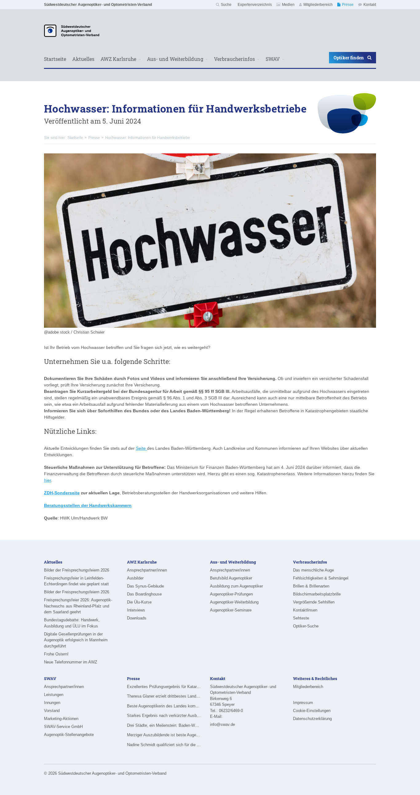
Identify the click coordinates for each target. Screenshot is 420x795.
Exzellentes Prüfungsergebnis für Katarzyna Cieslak (164, 686)
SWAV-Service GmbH (63, 726)
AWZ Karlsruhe (118, 59)
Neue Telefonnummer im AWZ (70, 662)
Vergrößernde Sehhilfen (314, 602)
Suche (226, 4)
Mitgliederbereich (318, 4)
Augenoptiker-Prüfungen (231, 594)
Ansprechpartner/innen (147, 570)
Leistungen (53, 694)
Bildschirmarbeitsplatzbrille (317, 594)
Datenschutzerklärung (312, 718)
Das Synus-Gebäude (145, 586)
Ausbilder (135, 578)
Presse (348, 4)
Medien (288, 4)
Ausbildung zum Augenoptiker (236, 586)
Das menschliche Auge (313, 570)
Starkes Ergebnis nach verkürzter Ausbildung (164, 715)
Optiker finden (349, 58)
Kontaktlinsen (305, 610)
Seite (141, 448)
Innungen (52, 702)
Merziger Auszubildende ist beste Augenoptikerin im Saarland (164, 735)
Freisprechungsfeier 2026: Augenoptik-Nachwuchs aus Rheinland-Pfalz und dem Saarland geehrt (78, 606)
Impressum (303, 702)
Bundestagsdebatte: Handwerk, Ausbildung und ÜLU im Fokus (72, 623)
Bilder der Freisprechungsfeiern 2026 (76, 570)
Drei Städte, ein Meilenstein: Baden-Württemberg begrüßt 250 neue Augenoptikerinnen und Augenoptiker (164, 725)
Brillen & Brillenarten (311, 586)
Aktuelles (83, 59)
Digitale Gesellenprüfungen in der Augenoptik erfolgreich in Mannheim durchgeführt (76, 640)
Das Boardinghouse (144, 594)
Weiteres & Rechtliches (315, 678)
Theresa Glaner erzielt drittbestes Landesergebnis (164, 696)
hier (47, 480)
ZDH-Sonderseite (62, 492)
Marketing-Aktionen (61, 718)
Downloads (136, 618)
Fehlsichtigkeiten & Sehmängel (320, 578)
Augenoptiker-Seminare (231, 610)
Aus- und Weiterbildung (175, 59)
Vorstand (52, 710)
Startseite (55, 59)
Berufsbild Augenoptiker (231, 578)
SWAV (273, 59)
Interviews (136, 610)
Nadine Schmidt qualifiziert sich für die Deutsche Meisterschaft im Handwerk (164, 744)
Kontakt (369, 4)
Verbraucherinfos (234, 59)
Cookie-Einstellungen (312, 710)
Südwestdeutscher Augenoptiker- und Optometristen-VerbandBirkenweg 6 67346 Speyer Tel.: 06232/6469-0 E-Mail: (243, 701)
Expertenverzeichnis (255, 4)
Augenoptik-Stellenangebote (69, 734)
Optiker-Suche (306, 626)
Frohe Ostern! (56, 654)
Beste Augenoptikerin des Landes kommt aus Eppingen (164, 706)
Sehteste (301, 618)
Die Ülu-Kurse (139, 602)
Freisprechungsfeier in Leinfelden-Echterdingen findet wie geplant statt (76, 581)
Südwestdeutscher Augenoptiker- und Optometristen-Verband (98, 4)
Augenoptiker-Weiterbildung (234, 602)
